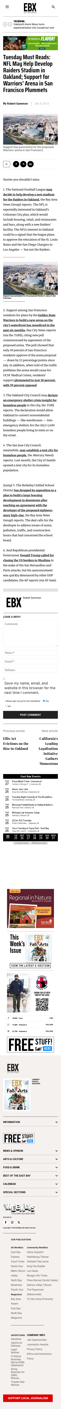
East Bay (16, 1308)
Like (51, 1018)
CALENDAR (9, 1184)
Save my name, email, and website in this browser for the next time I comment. (29, 688)
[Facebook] (16, 164)
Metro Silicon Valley (18, 1273)
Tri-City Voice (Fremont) (40, 1299)
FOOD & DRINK (11, 1167)
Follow (49, 1024)
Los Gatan (32, 1270)
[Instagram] (12, 1222)
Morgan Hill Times (37, 1275)
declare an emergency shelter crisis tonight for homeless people (30, 400)
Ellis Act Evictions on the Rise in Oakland (15, 743)
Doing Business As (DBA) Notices (17, 1374)
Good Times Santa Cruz (17, 1264)
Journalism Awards (37, 1344)
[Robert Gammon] (13, 602)
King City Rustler (36, 1266)
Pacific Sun (17, 1289)
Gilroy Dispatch (35, 1252)
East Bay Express (16, 1254)
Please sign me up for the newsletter (22, 701)
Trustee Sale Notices (17, 1383)
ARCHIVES (36, 1082)
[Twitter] (23, 164)
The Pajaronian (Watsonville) (35, 1292)
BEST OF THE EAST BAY (16, 1175)
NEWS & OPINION (13, 1150)
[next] (10, 24)
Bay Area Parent (16, 1301)
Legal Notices (15, 1351)
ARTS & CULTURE (13, 1159)
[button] (53, 7)
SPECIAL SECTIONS (14, 1192)
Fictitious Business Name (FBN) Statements (17, 1361)
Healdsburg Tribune (37, 1256)
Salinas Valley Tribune (39, 1284)
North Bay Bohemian (16, 1282)
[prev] (5, 24)
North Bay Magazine (16, 1315)
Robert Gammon (17, 103)
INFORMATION (11, 1122)
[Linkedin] (30, 164)
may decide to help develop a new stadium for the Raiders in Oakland (28, 194)
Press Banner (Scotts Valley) (42, 1280)
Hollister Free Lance (37, 1261)
